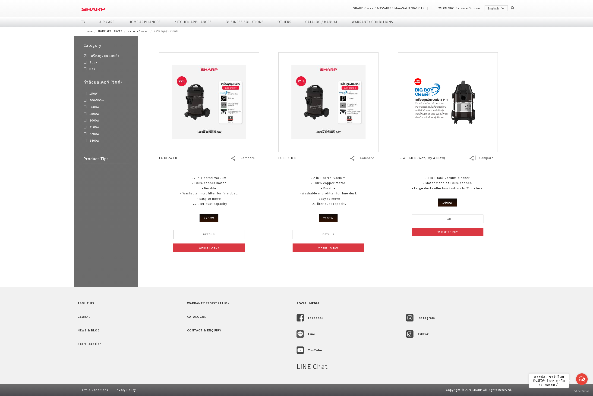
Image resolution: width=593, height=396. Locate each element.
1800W (94, 114)
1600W (94, 107)
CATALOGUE (196, 317)
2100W (94, 127)
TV (83, 22)
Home (89, 31)
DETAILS (209, 234)
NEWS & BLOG (89, 330)
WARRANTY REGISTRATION (208, 303)
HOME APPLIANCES (145, 22)
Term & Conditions (94, 390)
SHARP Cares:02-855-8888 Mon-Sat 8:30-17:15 (388, 8)
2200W (94, 134)
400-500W (96, 100)
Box (92, 68)
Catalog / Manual (321, 22)
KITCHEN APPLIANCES (193, 22)
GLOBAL (84, 317)
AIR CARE (107, 22)
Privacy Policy (125, 390)
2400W (94, 141)
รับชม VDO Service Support (460, 8)
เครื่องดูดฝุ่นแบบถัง (104, 55)
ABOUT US (86, 303)
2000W (94, 120)
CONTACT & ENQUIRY (204, 330)
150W (93, 94)
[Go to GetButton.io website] (581, 391)
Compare (248, 158)
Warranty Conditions (372, 22)
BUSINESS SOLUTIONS (245, 22)
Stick (93, 62)
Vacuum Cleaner (138, 31)
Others (284, 22)
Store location (90, 344)
